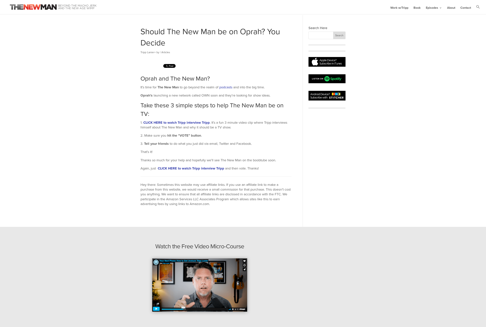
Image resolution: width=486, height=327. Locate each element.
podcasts (225, 87)
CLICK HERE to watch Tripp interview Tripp (176, 122)
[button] (478, 9)
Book (417, 8)
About (451, 8)
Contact (465, 8)
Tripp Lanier (147, 52)
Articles (165, 52)
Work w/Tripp (399, 8)
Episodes (432, 8)
